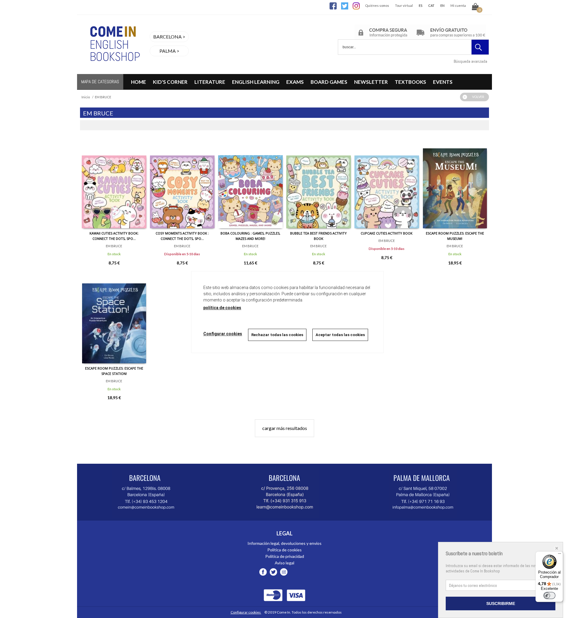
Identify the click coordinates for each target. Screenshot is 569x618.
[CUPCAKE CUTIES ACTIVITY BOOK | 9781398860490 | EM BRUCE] (386, 183)
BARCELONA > (169, 36)
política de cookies (222, 307)
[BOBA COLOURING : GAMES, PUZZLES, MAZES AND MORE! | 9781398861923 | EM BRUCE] (250, 183)
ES (420, 5)
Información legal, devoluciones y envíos (284, 543)
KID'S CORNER (170, 82)
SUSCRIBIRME (500, 603)
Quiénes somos (377, 5)
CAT (431, 5)
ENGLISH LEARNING (255, 82)
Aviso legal (284, 562)
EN (442, 5)
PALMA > (169, 51)
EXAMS (295, 82)
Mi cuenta (458, 5)
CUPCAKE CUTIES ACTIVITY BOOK (387, 233)
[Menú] (559, 554)
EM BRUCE (114, 246)
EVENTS (443, 82)
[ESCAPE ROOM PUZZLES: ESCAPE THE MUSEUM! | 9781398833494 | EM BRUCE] (455, 183)
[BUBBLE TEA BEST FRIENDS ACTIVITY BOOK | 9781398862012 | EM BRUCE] (318, 183)
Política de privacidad (284, 556)
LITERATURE (209, 82)
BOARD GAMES (329, 82)
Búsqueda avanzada (470, 61)
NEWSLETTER (371, 82)
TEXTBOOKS (410, 82)
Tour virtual (404, 5)
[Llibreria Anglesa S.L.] (114, 70)
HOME (138, 82)
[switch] (549, 595)
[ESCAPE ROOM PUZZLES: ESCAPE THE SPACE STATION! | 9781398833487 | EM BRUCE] (114, 319)
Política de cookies (284, 549)
